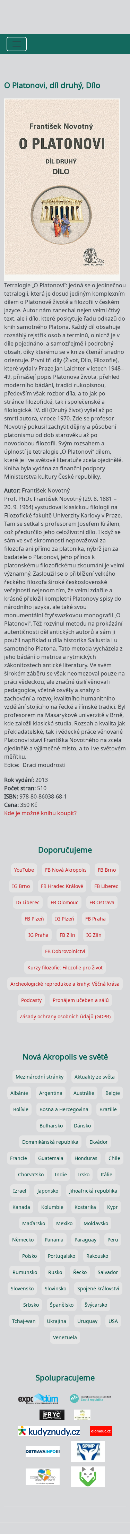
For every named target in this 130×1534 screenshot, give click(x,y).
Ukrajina (56, 1321)
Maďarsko (33, 1223)
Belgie (112, 1093)
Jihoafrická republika (93, 1190)
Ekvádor (98, 1142)
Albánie (19, 1093)
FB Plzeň (34, 918)
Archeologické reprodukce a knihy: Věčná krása (65, 983)
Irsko (83, 1174)
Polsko (29, 1256)
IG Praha (38, 935)
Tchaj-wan (24, 1321)
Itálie (106, 1174)
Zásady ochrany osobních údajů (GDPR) (65, 1016)
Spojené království (98, 1288)
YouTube (24, 869)
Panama (54, 1239)
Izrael (19, 1190)
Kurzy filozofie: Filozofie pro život (65, 967)
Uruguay (87, 1321)
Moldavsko (96, 1223)
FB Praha (95, 918)
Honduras (86, 1158)
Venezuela (65, 1337)
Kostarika (85, 1207)
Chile (114, 1158)
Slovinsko (55, 1288)
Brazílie (108, 1109)
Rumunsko (24, 1272)
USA (113, 1321)
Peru (112, 1239)
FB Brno (107, 869)
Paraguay (85, 1239)
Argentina (50, 1093)
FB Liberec (106, 886)
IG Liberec (28, 902)
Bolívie (20, 1109)
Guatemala (50, 1158)
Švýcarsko (96, 1304)
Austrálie (83, 1093)
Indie (61, 1174)
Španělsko (61, 1304)
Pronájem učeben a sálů (81, 1000)
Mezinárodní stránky (39, 1076)
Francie (18, 1158)
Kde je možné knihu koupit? (40, 813)
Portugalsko (61, 1256)
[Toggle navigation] (17, 44)
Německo (23, 1239)
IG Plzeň (64, 918)
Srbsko (31, 1304)
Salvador (108, 1272)
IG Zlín (94, 935)
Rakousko (97, 1256)
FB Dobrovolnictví (65, 951)
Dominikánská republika (50, 1142)
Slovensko (22, 1288)
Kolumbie (52, 1207)
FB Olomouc (64, 902)
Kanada (21, 1207)
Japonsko (47, 1190)
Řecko (80, 1272)
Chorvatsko (31, 1174)
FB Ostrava (101, 902)
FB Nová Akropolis (66, 869)
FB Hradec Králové (62, 886)
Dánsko (82, 1125)
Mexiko (64, 1223)
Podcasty (31, 1000)
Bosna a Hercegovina (64, 1109)
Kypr (112, 1207)
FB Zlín (67, 935)
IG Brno (21, 886)
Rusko (55, 1272)
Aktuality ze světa (95, 1076)
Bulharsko (51, 1125)
